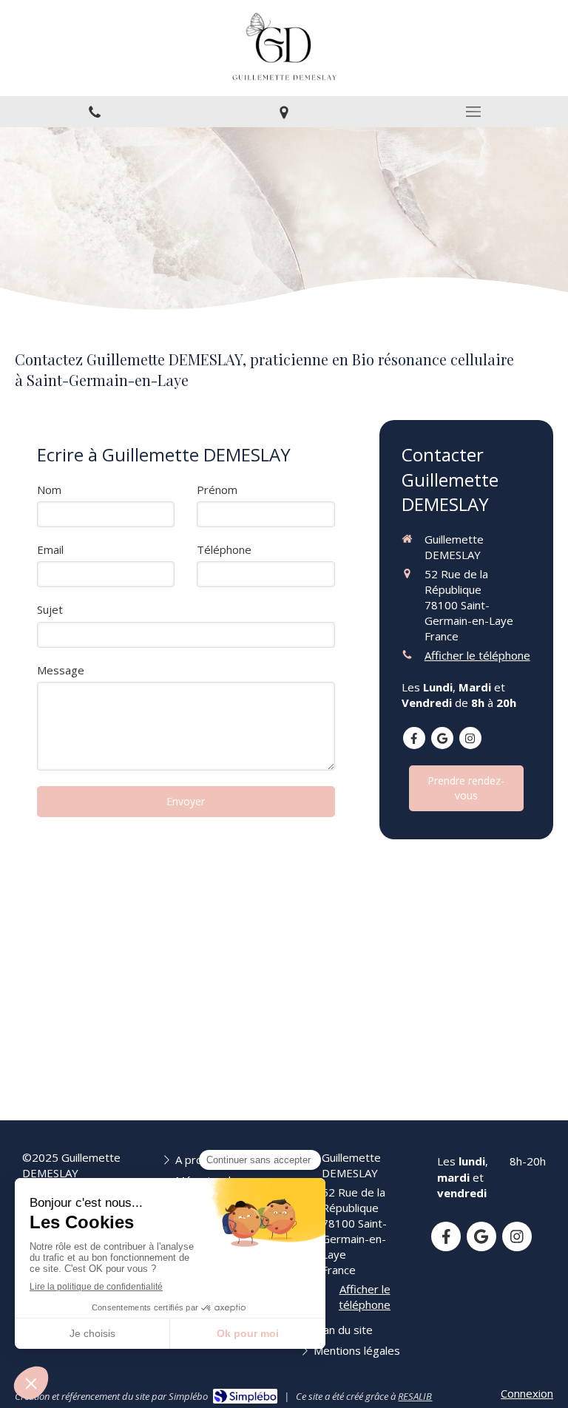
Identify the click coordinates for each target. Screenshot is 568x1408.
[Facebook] (414, 738)
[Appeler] (94, 111)
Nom (49, 489)
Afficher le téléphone (477, 655)
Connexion (527, 1393)
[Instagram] (470, 738)
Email (50, 549)
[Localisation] (284, 111)
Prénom (217, 489)
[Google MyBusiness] (442, 738)
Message (60, 670)
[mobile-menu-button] (473, 111)
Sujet (50, 609)
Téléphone (224, 549)
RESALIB (415, 1396)
